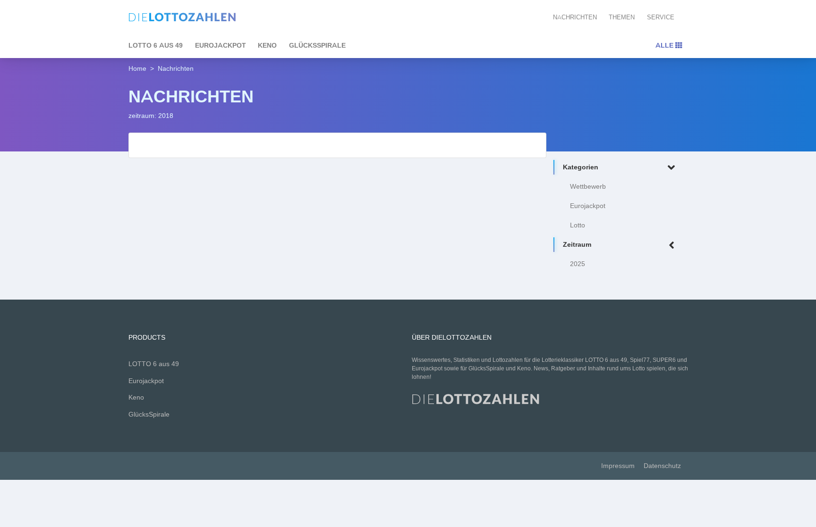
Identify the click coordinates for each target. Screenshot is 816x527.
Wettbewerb (588, 186)
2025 (577, 263)
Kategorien (580, 167)
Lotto (577, 225)
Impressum (618, 465)
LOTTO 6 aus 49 (155, 45)
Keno (267, 45)
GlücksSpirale (317, 45)
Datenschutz (662, 465)
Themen (622, 17)
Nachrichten (575, 17)
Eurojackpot (220, 45)
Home (137, 68)
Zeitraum (577, 244)
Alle (665, 45)
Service (660, 17)
